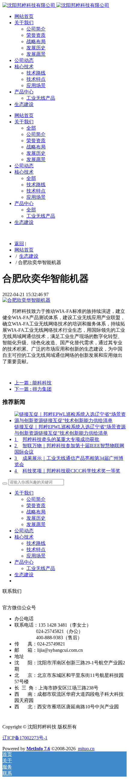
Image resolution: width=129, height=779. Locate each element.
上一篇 (33, 382)
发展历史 (36, 47)
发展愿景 (36, 54)
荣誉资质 (36, 35)
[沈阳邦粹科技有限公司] (55, 5)
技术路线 (36, 72)
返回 (19, 243)
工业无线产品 (40, 98)
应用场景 (36, 85)
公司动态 (24, 60)
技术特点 (36, 79)
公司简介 (36, 28)
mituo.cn (86, 748)
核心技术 (24, 66)
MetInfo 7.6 (38, 748)
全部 (31, 128)
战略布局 (36, 41)
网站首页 (24, 16)
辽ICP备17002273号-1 (24, 737)
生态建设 (24, 104)
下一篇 (33, 389)
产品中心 (24, 91)
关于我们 (24, 22)
